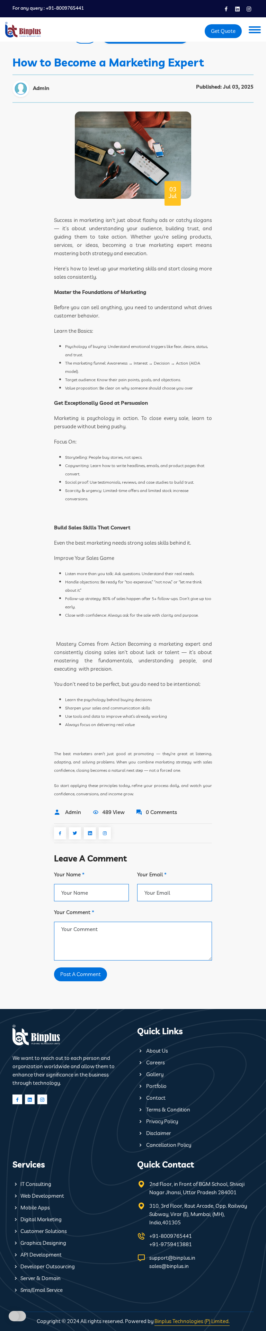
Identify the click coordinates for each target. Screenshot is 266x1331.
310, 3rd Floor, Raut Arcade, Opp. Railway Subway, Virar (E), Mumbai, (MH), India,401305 (198, 1214)
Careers (155, 1062)
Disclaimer (158, 1133)
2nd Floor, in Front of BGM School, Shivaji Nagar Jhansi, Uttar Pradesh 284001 (197, 1188)
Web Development (42, 1195)
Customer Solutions (43, 1231)
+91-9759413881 (170, 1244)
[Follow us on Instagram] (248, 8)
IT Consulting (35, 1184)
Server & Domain (40, 1278)
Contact (155, 1098)
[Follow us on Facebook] (225, 8)
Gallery (154, 1074)
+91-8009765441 (65, 8)
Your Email (152, 874)
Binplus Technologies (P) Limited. (192, 1321)
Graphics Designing (43, 1243)
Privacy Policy (161, 1121)
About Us (156, 1050)
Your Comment (74, 912)
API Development (41, 1254)
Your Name (69, 874)
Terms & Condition (167, 1109)
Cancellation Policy (168, 1145)
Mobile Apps (35, 1207)
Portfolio (156, 1086)
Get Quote (223, 31)
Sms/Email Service (41, 1290)
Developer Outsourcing (47, 1266)
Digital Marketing (41, 1219)
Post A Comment (80, 974)
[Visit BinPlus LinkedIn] (237, 8)
